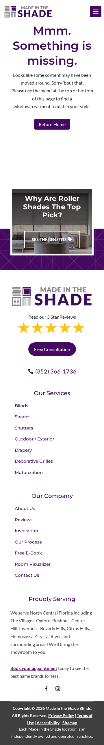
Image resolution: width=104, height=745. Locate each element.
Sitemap (69, 722)
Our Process (28, 542)
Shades (23, 416)
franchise (83, 736)
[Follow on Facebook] (46, 688)
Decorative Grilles (34, 461)
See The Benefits (49, 239)
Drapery (23, 450)
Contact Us (27, 575)
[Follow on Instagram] (57, 688)
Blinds (21, 405)
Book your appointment (33, 668)
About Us (25, 508)
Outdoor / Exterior (34, 439)
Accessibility (48, 722)
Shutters (24, 428)
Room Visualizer (33, 564)
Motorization (29, 472)
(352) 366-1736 (56, 371)
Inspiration (26, 530)
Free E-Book (28, 553)
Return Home (52, 124)
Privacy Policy (61, 715)
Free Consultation (52, 349)
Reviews (24, 519)
